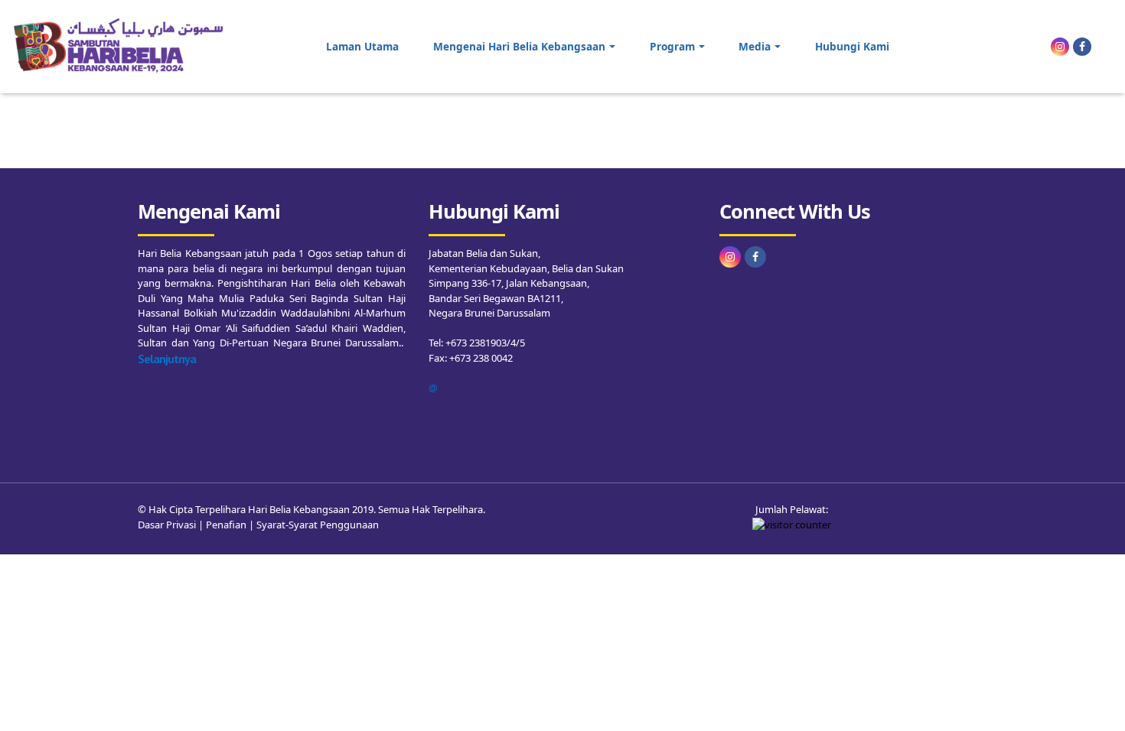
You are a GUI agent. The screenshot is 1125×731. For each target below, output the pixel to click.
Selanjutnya (167, 358)
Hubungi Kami (852, 46)
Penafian (226, 524)
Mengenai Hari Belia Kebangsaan (519, 46)
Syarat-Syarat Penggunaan (317, 524)
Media (755, 46)
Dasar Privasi (167, 524)
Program (672, 46)
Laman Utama (362, 46)
